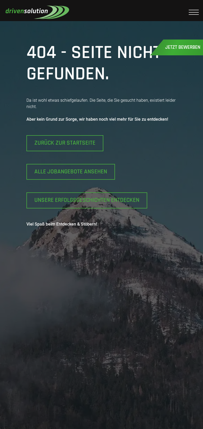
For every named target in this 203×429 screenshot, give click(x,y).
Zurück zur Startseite (64, 143)
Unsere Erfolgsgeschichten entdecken (86, 200)
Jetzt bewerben (182, 47)
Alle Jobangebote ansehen (70, 171)
